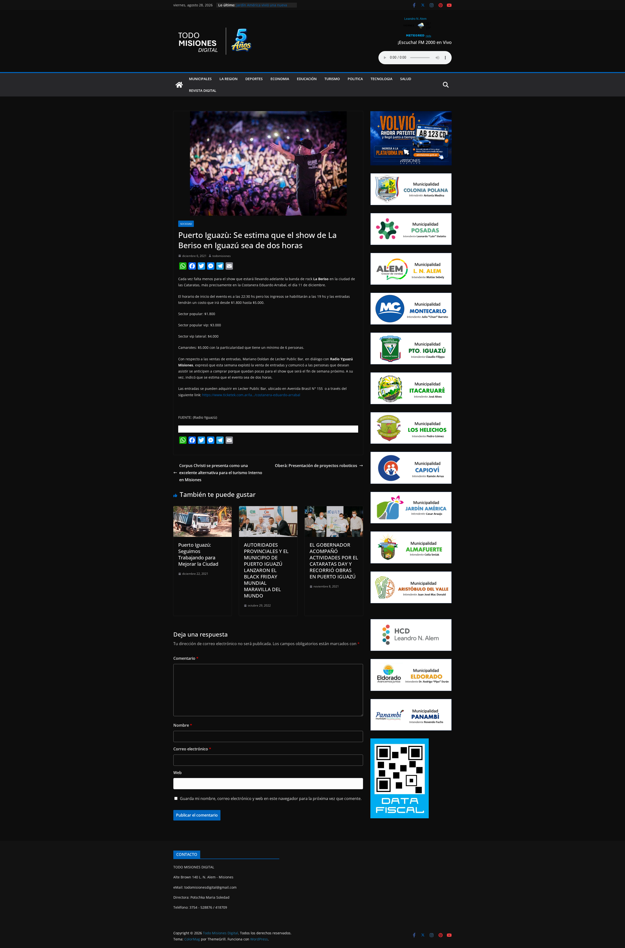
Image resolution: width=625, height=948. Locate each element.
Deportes (254, 78)
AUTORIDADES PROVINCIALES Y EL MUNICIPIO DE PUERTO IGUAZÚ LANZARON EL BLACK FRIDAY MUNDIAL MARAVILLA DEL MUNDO (266, 570)
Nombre (182, 725)
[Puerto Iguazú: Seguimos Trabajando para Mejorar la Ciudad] (202, 509)
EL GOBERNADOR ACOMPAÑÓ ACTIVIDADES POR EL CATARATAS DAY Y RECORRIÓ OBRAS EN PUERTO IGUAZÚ (334, 561)
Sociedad (186, 223)
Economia (280, 78)
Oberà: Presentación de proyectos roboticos (316, 465)
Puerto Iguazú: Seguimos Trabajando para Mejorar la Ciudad (198, 554)
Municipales (200, 78)
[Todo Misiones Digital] (179, 85)
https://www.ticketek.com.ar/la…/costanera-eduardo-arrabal (251, 395)
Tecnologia (381, 78)
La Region (228, 78)
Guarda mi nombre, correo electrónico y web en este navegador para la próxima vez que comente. (271, 798)
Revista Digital (202, 90)
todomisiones (221, 256)
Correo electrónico (192, 749)
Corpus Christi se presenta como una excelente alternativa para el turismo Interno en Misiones (220, 472)
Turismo (332, 78)
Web (177, 772)
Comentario (185, 658)
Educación (307, 78)
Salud (405, 78)
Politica (355, 78)
